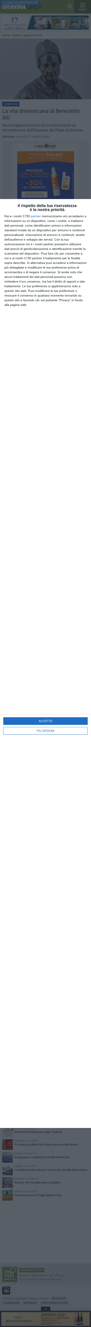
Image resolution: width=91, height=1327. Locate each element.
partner (36, 216)
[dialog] (45, 663)
